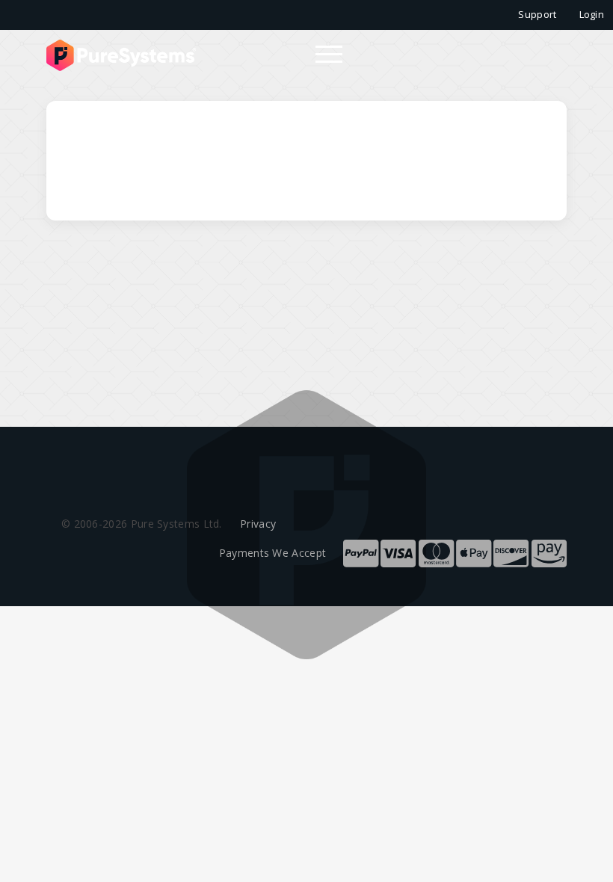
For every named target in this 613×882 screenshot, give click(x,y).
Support (537, 14)
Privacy (258, 523)
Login (592, 14)
